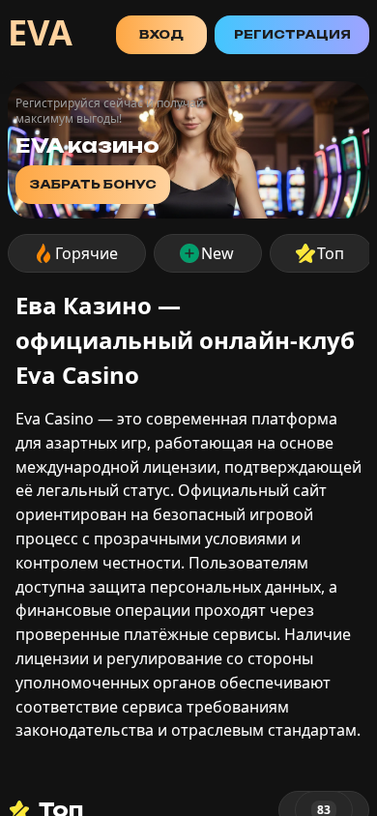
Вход (161, 34)
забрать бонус (93, 184)
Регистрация (292, 34)
